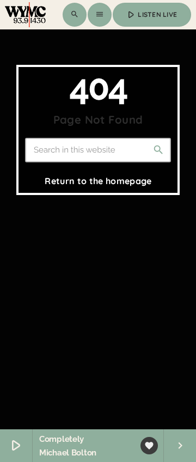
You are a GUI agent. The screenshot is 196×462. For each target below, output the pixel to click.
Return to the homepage (98, 180)
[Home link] (25, 14)
